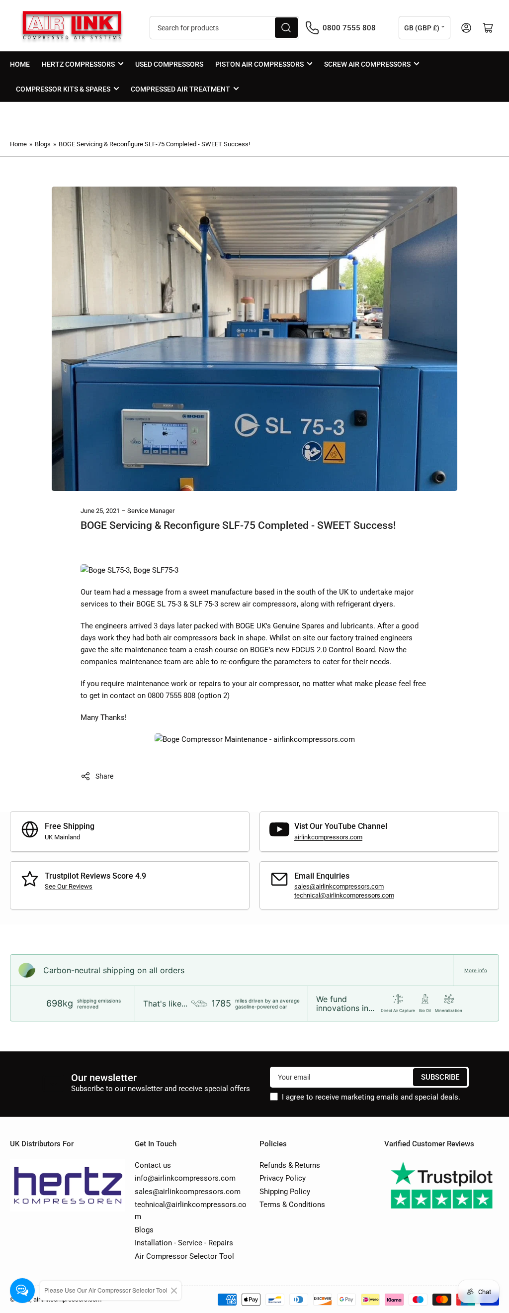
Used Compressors (169, 64)
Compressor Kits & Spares (63, 89)
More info (475, 970)
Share (104, 776)
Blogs (43, 144)
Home (20, 64)
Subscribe (440, 1077)
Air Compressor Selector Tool (184, 1256)
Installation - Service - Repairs (184, 1242)
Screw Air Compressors (367, 64)
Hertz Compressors (78, 64)
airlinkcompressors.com (328, 837)
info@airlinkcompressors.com (185, 1178)
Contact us (153, 1165)
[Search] (286, 27)
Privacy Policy (282, 1178)
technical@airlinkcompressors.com (344, 895)
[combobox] (225, 27)
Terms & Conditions (292, 1204)
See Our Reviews (68, 886)
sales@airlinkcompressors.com (339, 886)
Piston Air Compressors (259, 64)
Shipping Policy (284, 1191)
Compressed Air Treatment (180, 89)
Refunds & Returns (289, 1165)
